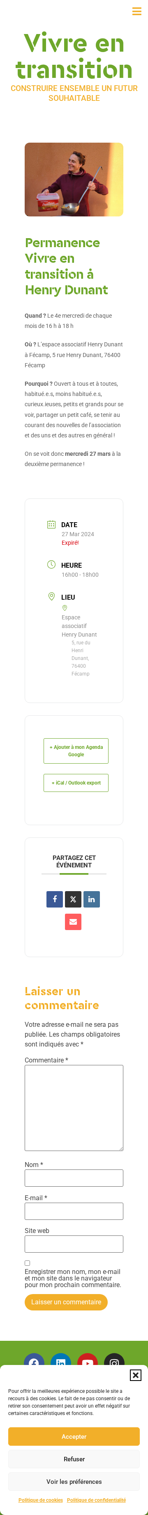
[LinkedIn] (91, 899)
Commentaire (46, 1060)
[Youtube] (87, 1363)
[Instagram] (114, 1363)
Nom (34, 1165)
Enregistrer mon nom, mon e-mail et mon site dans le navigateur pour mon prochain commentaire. (73, 1278)
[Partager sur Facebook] (54, 899)
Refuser (74, 1459)
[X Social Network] (73, 899)
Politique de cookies (40, 1500)
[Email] (73, 922)
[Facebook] (34, 1363)
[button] (136, 1375)
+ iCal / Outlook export (76, 783)
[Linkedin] (61, 1363)
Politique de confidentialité (96, 1500)
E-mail (36, 1198)
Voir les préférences (74, 1481)
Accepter (74, 1436)
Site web (37, 1231)
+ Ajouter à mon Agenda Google (76, 751)
